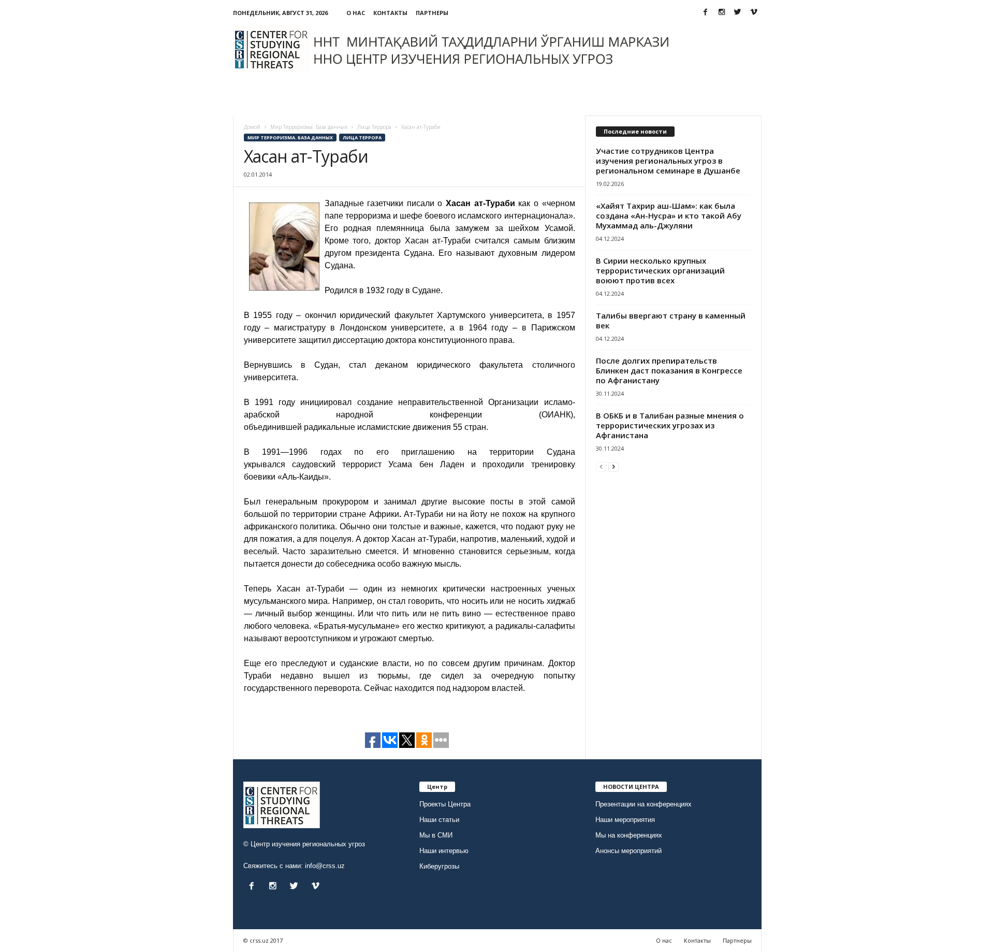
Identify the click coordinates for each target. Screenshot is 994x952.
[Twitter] (738, 12)
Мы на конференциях (628, 835)
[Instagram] (721, 12)
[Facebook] (705, 12)
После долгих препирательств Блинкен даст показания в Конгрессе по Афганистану (669, 370)
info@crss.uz (325, 866)
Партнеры (432, 13)
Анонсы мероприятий (628, 851)
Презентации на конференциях (643, 804)
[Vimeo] (754, 12)
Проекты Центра (445, 804)
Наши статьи (439, 820)
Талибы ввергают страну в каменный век (671, 320)
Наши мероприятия (625, 820)
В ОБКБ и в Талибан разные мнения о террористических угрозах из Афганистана (670, 425)
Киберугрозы (439, 866)
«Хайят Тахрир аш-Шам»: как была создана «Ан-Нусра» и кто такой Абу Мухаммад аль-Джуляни (668, 215)
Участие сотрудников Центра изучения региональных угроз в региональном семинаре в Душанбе (668, 161)
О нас (355, 13)
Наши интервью (444, 851)
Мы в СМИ (435, 835)
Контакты (390, 13)
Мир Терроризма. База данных (290, 137)
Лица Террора (362, 137)
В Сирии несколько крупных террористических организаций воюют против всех (660, 270)
